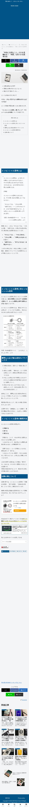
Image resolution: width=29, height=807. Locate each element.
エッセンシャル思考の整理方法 (12, 130)
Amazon (17, 510)
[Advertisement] (14, 24)
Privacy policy (21, 798)
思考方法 (20, 551)
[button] (19, 65)
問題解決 (14, 551)
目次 (12, 117)
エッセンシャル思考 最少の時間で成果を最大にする (19, 503)
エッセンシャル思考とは (11, 121)
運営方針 (7, 798)
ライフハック (6, 551)
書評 (26, 551)
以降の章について (9, 132)
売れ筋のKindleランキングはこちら (11, 682)
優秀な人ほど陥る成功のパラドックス (14, 127)
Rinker (20, 507)
